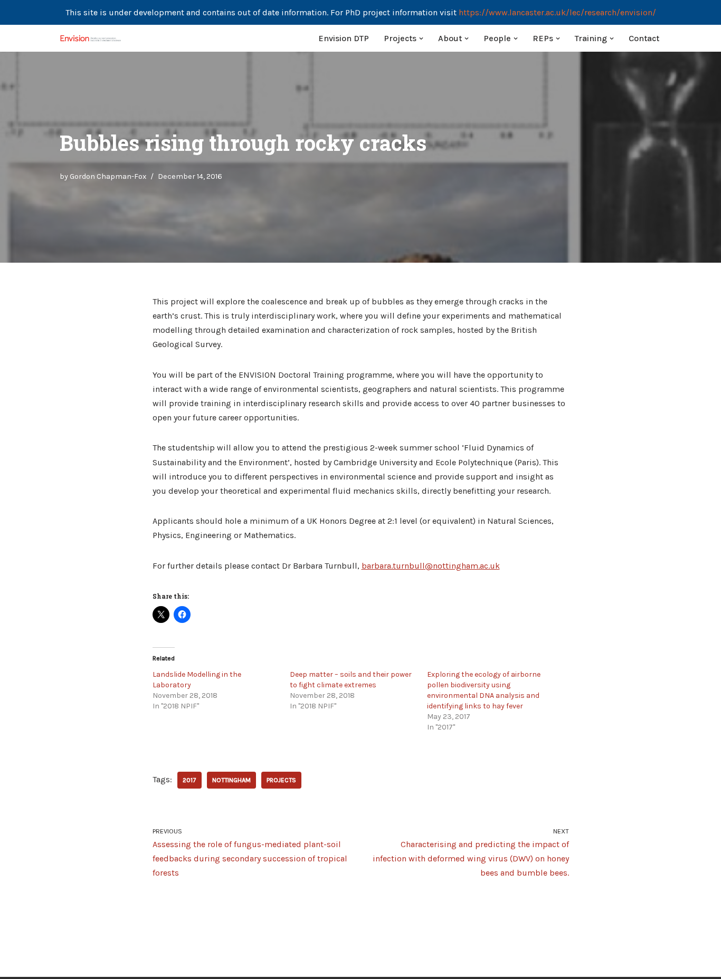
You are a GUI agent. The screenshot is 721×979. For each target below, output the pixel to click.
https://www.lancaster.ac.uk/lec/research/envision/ (557, 12)
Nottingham (231, 780)
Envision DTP (343, 38)
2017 (189, 780)
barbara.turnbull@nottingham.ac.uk (431, 566)
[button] (421, 38)
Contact (644, 38)
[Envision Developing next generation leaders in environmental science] (91, 38)
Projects (281, 780)
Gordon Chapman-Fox (108, 176)
